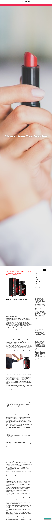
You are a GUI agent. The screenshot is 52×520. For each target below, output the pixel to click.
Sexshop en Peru (26, 1)
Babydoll (36, 277)
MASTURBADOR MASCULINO (16, 5)
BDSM (10, 5)
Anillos (36, 275)
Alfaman (8, 299)
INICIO (7, 5)
